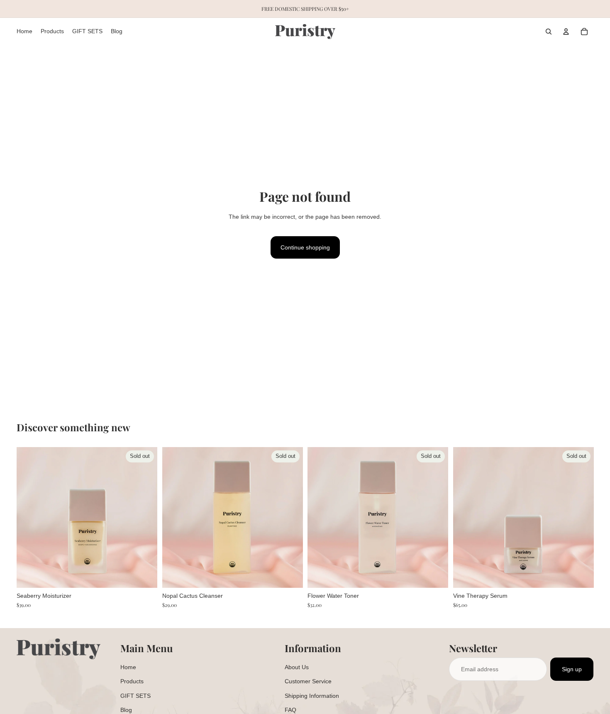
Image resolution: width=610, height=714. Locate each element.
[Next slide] (144, 518)
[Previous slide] (29, 518)
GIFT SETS (135, 695)
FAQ (290, 710)
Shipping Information (312, 695)
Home (128, 667)
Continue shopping (305, 247)
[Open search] (548, 31)
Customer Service (308, 681)
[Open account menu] (566, 31)
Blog (126, 710)
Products (132, 681)
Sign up (572, 669)
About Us (297, 667)
